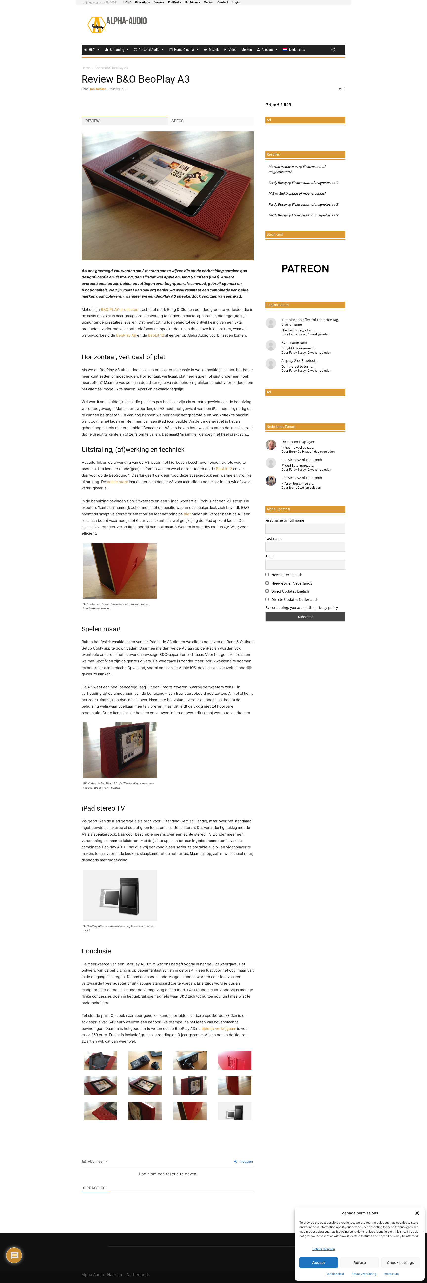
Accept (318, 1262)
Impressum (391, 1274)
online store (117, 481)
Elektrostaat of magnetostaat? (315, 182)
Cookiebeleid (335, 1274)
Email (270, 556)
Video (232, 50)
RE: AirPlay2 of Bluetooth (301, 459)
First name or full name (284, 520)
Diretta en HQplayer (298, 441)
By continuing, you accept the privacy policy (301, 607)
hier (187, 514)
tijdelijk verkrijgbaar (219, 1028)
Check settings (400, 1262)
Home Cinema (184, 50)
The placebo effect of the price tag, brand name (310, 322)
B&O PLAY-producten (119, 309)
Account (267, 50)
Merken (246, 50)
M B (271, 193)
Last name (273, 538)
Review (92, 121)
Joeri (292, 487)
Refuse (359, 1262)
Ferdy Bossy (277, 182)
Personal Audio (149, 50)
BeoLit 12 (156, 335)
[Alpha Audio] (117, 25)
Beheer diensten (323, 1249)
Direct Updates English (289, 591)
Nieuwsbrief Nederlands (291, 583)
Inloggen (245, 1161)
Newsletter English (286, 574)
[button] (417, 1213)
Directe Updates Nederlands (294, 599)
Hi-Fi (92, 50)
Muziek (214, 50)
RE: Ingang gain (294, 342)
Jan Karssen (98, 89)
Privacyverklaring (364, 1274)
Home (86, 68)
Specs (177, 121)
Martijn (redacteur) (283, 166)
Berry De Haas (299, 451)
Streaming (117, 50)
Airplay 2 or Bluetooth (299, 360)
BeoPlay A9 (126, 335)
